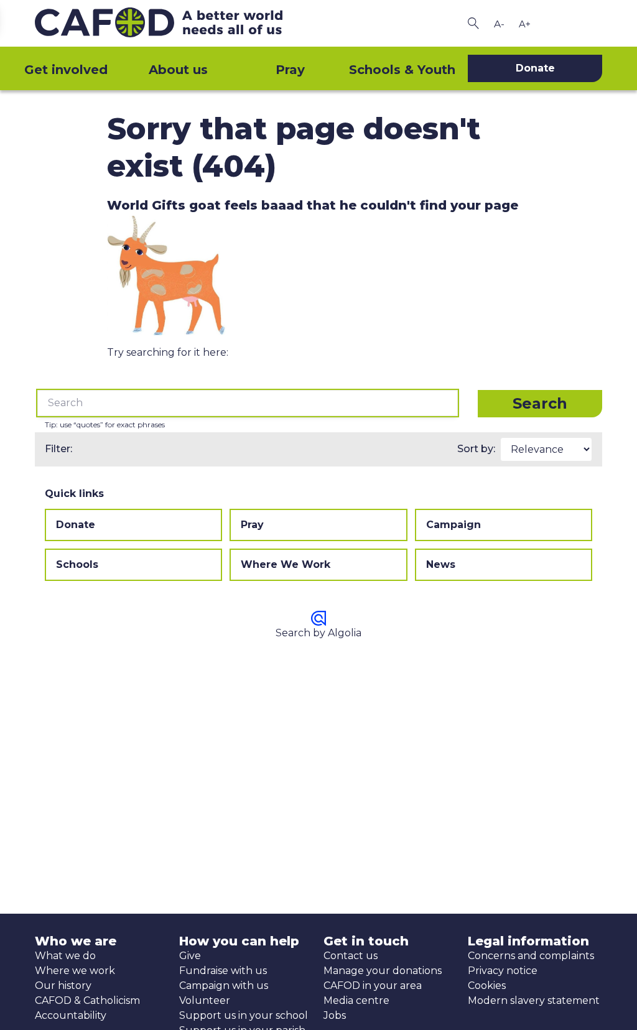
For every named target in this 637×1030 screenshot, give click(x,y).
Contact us (350, 956)
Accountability (70, 1015)
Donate (75, 525)
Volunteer (204, 1000)
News (440, 564)
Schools (77, 564)
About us (178, 69)
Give (190, 956)
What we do (65, 956)
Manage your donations (382, 971)
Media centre (356, 1000)
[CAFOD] (174, 23)
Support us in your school (243, 1015)
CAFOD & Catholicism (87, 1000)
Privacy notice (502, 971)
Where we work (75, 971)
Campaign (453, 525)
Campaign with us (223, 985)
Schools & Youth (402, 69)
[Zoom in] (524, 23)
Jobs (334, 1015)
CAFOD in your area (372, 985)
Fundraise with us (223, 971)
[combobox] (247, 403)
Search (540, 403)
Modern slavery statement (534, 1000)
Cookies (487, 985)
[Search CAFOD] (473, 23)
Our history (63, 985)
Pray (290, 69)
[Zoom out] (498, 23)
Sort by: (476, 449)
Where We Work (285, 564)
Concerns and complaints (531, 956)
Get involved (66, 69)
